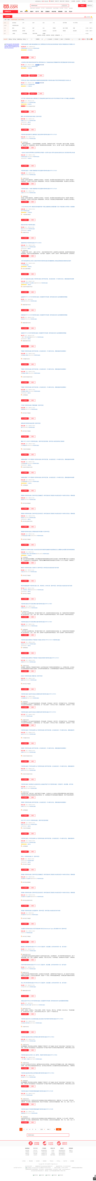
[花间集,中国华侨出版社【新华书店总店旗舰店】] (12, 881)
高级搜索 (71, 8)
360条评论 (29, 266)
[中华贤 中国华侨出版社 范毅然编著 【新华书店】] (12, 412)
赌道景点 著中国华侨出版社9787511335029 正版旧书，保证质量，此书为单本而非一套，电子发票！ (44, 946)
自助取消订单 (44, 1153)
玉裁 (22, 174)
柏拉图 (25, 463)
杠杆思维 (61, 8)
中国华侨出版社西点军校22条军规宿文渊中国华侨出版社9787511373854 (37, 1037)
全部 (5, 19)
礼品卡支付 (35, 1151)
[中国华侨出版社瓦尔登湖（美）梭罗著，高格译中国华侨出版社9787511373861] (12, 1061)
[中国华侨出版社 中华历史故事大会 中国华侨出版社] (12, 736)
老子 (24, 282)
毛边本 (70, 11)
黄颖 (29, 535)
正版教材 (47, 11)
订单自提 (53, 1153)
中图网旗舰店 (25, 142)
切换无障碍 (90, 1)
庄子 (29, 282)
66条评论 (29, 230)
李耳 (25, 337)
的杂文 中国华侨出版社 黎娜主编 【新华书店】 (32, 676)
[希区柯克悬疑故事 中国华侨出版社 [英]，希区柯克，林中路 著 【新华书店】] (12, 592)
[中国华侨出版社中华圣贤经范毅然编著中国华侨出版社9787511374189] (12, 1097)
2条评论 (29, 338)
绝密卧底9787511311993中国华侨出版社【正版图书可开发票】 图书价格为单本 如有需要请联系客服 (44, 315)
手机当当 (51, 1161)
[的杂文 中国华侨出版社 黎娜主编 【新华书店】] (12, 682)
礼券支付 (35, 1154)
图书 (21, 11)
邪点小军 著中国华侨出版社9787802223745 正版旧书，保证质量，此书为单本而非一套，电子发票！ (44, 982)
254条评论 (29, 555)
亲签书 (31, 11)
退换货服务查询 (62, 1150)
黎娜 (22, 680)
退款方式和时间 (62, 1154)
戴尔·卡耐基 (65, 28)
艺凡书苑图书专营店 (31, 106)
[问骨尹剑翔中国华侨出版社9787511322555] (12, 971)
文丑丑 (22, 301)
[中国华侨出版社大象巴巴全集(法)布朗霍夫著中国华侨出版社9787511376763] (12, 700)
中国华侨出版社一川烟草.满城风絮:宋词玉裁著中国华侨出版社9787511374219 (39, 170)
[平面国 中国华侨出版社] (12, 357)
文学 (23, 22)
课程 (42, 11)
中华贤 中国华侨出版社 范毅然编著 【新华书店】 (32, 405)
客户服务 (84, 1)
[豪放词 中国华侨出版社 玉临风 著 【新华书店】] (12, 574)
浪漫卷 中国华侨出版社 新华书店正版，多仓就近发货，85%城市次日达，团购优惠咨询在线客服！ (44, 748)
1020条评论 (29, 212)
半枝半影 (27, 1022)
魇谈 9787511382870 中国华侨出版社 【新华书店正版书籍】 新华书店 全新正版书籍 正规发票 (42, 441)
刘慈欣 (22, 120)
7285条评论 (29, 68)
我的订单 (57, 1)
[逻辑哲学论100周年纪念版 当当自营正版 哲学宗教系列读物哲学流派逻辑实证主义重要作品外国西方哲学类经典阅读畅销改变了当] (12, 556)
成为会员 (46, 1)
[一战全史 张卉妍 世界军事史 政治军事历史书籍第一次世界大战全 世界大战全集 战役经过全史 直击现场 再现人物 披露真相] (12, 159)
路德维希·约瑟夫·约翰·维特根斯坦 (29, 553)
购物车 (52, 1)
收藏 (32, 57)
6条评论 (29, 392)
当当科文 (44, 30)
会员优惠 (27, 1154)
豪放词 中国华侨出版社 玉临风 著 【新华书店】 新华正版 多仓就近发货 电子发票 (40, 567)
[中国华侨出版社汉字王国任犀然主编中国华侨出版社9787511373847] (12, 610)
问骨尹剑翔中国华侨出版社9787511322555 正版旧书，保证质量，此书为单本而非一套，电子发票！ (44, 964)
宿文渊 (22, 1041)
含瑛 (22, 643)
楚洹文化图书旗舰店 (26, 268)
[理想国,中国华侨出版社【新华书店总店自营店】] (12, 520)
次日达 (52, 1151)
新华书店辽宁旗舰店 (26, 124)
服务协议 (27, 1153)
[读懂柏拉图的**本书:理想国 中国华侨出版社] (12, 466)
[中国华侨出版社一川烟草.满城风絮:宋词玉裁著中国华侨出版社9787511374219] (12, 177)
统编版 (44, 33)
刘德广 (30, 1004)
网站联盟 (31, 1161)
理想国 (64, 30)
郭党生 (22, 824)
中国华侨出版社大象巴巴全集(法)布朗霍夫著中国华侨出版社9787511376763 (38, 694)
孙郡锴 (54, 28)
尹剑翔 (22, 968)
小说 (54, 22)
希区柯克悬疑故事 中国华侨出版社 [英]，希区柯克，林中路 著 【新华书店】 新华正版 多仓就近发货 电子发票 (46, 585)
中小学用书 (75, 22)
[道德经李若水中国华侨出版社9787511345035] (12, 249)
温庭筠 (23, 878)
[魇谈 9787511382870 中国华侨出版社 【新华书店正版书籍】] (12, 448)
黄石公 (23, 28)
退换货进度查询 (62, 1153)
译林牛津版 (35, 33)
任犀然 (22, 102)
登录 (43, 1)
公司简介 (24, 1161)
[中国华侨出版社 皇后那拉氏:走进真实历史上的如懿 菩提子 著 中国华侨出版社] (12, 791)
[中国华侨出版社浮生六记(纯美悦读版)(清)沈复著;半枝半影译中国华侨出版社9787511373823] (12, 1025)
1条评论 (29, 122)
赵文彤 (22, 734)
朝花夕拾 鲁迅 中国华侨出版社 (28, 224)
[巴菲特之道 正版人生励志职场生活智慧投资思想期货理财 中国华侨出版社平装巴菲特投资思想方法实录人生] (12, 87)
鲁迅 (13, 28)
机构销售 (44, 1161)
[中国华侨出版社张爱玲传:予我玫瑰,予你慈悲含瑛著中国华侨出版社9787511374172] (12, 664)
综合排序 (5, 39)
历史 (43, 22)
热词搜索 (72, 1161)
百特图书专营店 (25, 178)
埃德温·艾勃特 (25, 355)
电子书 (37, 11)
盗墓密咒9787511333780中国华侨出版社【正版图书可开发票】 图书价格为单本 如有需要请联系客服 (44, 297)
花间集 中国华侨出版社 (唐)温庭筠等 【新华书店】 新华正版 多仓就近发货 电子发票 (40, 910)
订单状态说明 (44, 1151)
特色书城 (54, 11)
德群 (22, 84)
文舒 (22, 138)
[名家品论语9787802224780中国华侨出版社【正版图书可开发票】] (12, 1007)
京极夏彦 (24, 445)
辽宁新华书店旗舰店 (26, 449)
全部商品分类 (7, 11)
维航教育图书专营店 (26, 304)
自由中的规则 (55, 8)
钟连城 (22, 319)
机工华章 (54, 30)
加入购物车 (25, 57)
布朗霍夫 (24, 698)
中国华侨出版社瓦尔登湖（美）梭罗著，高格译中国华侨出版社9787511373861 (39, 1055)
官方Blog (58, 1161)
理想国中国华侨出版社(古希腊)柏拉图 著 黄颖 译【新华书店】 (35, 531)
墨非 (22, 427)
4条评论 (29, 248)
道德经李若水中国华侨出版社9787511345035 (31, 242)
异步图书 (75, 30)
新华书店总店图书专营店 (27, 521)
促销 (62, 39)
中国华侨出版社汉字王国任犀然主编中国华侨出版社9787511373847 (36, 603)
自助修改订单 (44, 1154)
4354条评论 (29, 86)
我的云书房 (62, 1)
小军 (22, 986)
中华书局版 (24, 33)
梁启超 (22, 1004)
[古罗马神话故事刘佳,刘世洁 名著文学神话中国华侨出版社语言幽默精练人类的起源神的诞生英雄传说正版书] (12, 267)
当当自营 (50, 39)
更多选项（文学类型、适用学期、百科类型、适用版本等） (49, 35)
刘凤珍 (22, 752)
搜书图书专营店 (25, 232)
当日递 (52, 1150)
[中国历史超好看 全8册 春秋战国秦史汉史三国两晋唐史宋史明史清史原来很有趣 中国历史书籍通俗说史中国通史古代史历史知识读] (12, 51)
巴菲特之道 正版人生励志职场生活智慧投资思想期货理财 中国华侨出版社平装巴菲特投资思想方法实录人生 (46, 80)
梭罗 (33, 28)
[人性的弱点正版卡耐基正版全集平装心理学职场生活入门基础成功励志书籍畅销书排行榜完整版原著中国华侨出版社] (12, 69)
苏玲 (22, 210)
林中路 (29, 589)
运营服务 (71, 1151)
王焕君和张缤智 (49, 8)
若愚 (29, 337)
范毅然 (22, 409)
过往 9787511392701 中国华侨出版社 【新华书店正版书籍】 (35, 820)
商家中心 (71, 1150)
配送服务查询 (44, 1150)
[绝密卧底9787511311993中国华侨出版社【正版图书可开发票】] (12, 321)
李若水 (22, 246)
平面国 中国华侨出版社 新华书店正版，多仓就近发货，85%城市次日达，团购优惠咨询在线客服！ (44, 351)
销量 (10, 39)
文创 (66, 11)
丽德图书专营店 (25, 972)
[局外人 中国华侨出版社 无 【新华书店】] (12, 863)
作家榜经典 (14, 30)
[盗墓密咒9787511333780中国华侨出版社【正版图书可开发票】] (12, 303)
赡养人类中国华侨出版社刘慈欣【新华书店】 (31, 116)
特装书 (26, 11)
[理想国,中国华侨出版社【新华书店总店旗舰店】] (12, 502)
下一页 (44, 1129)
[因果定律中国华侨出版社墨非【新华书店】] (12, 430)
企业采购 (78, 1)
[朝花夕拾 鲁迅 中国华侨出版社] (12, 231)
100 (41, 1129)
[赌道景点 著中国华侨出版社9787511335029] (12, 953)
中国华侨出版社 (15, 25)
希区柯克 (25, 589)
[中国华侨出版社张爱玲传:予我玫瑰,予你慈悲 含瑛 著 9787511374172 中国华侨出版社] (12, 646)
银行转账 (35, 1153)
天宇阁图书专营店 (26, 358)
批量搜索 (88, 16)
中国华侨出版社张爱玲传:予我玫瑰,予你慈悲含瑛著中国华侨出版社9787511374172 (40, 657)
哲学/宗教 (65, 22)
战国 (27, 282)
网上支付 (35, 1150)
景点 (22, 950)
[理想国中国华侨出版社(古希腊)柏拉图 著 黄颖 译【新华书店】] (12, 538)
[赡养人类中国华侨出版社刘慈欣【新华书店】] (12, 123)
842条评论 (29, 104)
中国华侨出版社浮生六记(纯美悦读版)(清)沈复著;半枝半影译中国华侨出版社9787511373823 (42, 1018)
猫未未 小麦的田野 (36, 8)
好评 (14, 39)
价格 (24, 39)
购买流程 (27, 1150)
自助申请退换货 (62, 1151)
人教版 (13, 33)
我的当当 (67, 1)
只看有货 (56, 39)
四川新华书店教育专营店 (27, 286)
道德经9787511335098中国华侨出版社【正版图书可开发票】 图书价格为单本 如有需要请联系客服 (43, 333)
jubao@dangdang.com (66, 1169)
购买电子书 (33, 75)
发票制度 (27, 1151)
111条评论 (29, 483)
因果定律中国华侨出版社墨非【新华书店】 (31, 423)
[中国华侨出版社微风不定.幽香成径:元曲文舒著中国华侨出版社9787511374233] (12, 141)
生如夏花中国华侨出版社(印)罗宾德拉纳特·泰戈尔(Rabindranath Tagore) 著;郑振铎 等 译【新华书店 (44, 928)
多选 (87, 28)
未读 (33, 30)
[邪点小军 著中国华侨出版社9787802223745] (12, 989)
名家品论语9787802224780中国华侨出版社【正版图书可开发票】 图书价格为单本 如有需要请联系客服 (44, 1000)
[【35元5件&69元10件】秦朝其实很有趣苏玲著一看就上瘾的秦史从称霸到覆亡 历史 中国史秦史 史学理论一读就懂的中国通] (12, 213)
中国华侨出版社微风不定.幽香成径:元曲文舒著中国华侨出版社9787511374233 (39, 134)
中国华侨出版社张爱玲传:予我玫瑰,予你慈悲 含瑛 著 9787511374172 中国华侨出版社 (40, 639)
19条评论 (29, 284)
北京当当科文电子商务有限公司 (37, 1170)
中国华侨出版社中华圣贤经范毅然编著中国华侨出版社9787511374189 (37, 1091)
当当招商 (38, 1161)
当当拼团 (73, 1)
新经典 (23, 30)
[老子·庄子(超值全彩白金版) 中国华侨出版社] (12, 285)
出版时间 (19, 39)
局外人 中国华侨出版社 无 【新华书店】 (30, 856)
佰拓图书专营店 (25, 792)
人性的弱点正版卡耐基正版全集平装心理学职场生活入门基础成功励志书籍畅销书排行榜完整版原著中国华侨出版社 (48, 62)
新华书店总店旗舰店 (26, 503)
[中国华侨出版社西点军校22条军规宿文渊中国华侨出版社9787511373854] (12, 1043)
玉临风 (22, 571)
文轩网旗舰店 (25, 395)
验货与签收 (53, 1154)
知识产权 (65, 1161)
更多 (90, 22)
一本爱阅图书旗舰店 (26, 214)
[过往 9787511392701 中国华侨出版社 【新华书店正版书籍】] (12, 827)
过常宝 (27, 1004)
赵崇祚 (29, 878)
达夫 (43, 28)
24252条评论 (29, 50)
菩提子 (22, 788)
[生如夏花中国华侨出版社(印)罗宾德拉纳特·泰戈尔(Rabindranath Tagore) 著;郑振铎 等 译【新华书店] (12, 935)
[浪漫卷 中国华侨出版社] (12, 754)
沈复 (23, 1022)
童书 (33, 22)
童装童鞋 (60, 11)
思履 (74, 28)
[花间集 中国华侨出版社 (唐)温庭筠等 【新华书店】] (12, 917)
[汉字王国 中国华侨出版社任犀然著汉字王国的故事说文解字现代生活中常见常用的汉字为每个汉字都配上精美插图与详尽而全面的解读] (12, 105)
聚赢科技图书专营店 (26, 954)
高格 (28, 1059)
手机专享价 (67, 39)
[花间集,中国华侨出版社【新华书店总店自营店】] (12, 899)
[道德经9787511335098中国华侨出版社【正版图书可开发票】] (12, 339)
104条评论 (29, 158)
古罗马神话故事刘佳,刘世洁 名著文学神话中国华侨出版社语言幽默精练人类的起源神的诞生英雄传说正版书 (46, 260)
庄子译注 (43, 8)
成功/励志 (14, 22)
